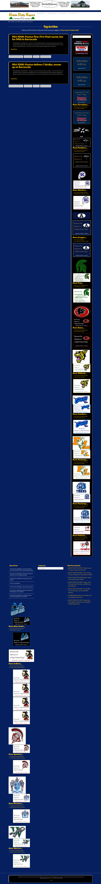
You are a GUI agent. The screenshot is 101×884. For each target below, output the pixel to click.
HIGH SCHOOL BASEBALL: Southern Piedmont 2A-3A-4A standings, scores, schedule (21, 596)
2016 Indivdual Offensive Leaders (81, 241)
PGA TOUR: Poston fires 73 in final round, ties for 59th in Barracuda (37, 38)
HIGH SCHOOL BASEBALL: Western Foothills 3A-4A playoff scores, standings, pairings (21, 574)
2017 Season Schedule (79, 239)
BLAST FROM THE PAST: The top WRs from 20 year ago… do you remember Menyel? (79, 590)
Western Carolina (45, 56)
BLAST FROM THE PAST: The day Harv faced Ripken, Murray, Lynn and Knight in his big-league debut (79, 602)
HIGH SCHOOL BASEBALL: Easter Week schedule (21, 586)
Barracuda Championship (16, 56)
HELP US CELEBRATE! (15, 583)
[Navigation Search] (77, 12)
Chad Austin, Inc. (50, 878)
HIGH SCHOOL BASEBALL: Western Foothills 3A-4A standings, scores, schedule (21, 591)
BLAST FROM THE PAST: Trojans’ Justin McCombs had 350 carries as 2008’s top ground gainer (79, 584)
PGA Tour (36, 56)
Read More (14, 49)
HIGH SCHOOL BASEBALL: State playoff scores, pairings (21, 579)
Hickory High (28, 56)
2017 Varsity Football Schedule (81, 107)
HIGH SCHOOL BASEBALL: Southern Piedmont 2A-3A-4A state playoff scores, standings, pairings (21, 569)
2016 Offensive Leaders (79, 108)
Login (51, 880)
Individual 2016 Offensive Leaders (81, 193)
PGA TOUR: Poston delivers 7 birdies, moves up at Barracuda (36, 66)
